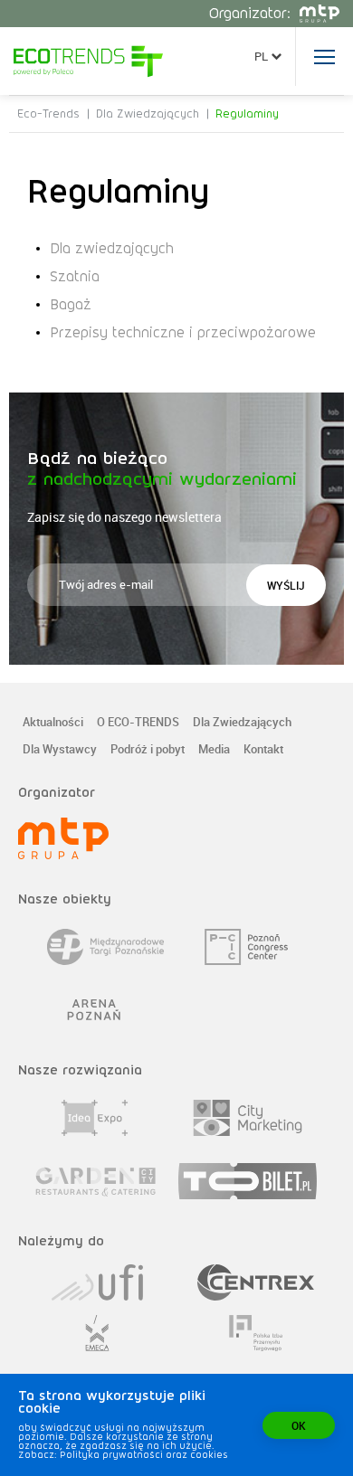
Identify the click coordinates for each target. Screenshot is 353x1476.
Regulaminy (247, 114)
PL (261, 56)
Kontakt (263, 750)
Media (214, 750)
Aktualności (53, 723)
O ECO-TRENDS (138, 723)
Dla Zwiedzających (147, 114)
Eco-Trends (48, 114)
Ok (298, 1425)
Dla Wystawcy (60, 750)
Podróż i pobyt (147, 750)
